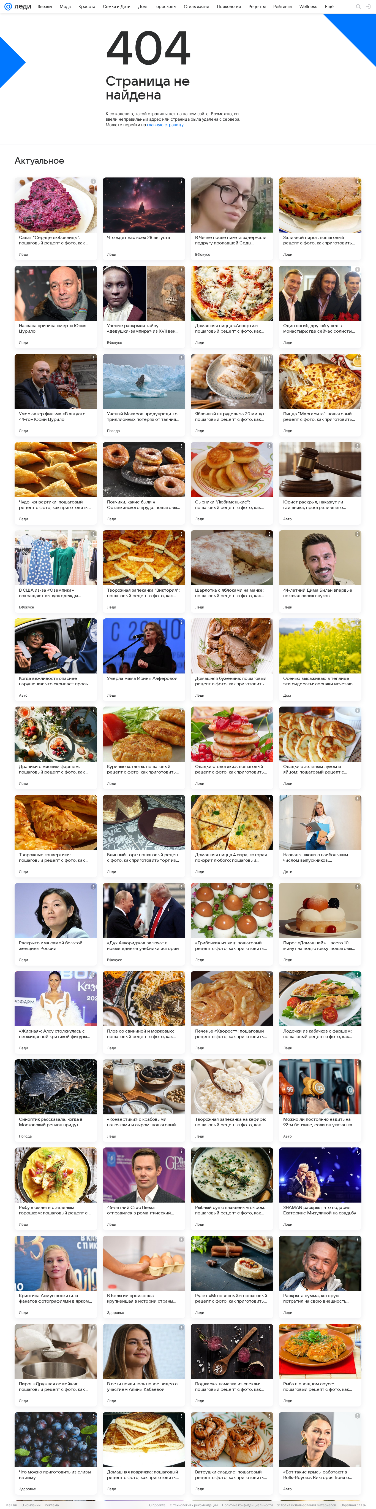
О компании (30, 1505)
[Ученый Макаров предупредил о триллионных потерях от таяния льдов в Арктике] (144, 395)
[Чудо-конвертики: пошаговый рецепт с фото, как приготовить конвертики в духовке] (56, 483)
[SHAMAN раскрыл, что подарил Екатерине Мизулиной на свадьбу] (320, 1188)
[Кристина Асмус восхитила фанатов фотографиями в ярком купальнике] (56, 1277)
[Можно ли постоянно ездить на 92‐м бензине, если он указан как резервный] (320, 1100)
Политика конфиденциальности (247, 1505)
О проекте (157, 1505)
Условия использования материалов (306, 1505)
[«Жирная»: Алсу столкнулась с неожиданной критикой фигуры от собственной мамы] (56, 1012)
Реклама (52, 1505)
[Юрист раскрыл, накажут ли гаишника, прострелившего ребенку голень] (320, 483)
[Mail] (8, 6)
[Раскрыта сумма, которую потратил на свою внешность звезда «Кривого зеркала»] (320, 1277)
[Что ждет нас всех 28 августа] (144, 218)
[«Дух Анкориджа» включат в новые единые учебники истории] (144, 924)
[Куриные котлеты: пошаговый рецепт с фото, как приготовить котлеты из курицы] (144, 748)
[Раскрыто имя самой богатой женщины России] (56, 924)
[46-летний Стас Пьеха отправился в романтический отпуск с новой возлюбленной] (144, 1188)
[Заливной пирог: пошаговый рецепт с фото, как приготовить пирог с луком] (320, 218)
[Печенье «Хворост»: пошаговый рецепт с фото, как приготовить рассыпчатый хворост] (232, 1012)
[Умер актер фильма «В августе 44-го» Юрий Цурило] (56, 395)
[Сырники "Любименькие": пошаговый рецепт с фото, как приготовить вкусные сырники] (232, 483)
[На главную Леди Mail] (21, 6)
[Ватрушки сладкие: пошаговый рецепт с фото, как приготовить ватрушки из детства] (232, 1453)
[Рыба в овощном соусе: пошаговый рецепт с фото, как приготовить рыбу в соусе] (320, 1365)
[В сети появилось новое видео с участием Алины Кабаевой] (144, 1365)
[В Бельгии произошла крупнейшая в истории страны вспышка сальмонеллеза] (144, 1277)
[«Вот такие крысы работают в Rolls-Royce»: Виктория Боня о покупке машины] (320, 1453)
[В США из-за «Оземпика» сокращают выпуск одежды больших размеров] (56, 571)
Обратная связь (353, 1505)
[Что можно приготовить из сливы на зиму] (56, 1453)
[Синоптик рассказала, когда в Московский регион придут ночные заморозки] (56, 1100)
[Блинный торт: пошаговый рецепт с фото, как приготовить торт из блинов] (144, 836)
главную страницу (165, 124)
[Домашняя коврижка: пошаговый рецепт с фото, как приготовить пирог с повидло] (144, 1453)
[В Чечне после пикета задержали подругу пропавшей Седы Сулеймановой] (232, 218)
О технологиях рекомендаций (194, 1505)
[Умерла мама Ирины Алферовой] (144, 659)
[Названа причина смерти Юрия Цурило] (56, 307)
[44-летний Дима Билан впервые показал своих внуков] (320, 571)
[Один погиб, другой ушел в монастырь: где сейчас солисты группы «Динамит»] (320, 307)
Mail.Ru (11, 1505)
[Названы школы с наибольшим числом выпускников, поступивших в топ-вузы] (320, 836)
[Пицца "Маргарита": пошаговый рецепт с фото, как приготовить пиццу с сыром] (320, 395)
